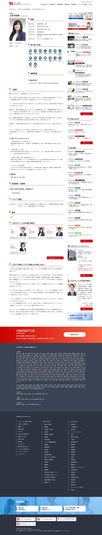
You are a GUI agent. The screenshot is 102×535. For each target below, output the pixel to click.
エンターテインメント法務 (77, 487)
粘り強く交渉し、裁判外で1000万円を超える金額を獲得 (43, 83)
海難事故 (46, 464)
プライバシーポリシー (23, 451)
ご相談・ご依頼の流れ (23, 424)
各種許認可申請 (74, 477)
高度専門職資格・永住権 (49, 479)
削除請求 (46, 449)
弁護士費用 (67, 4)
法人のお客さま (52, 4)
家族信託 (46, 467)
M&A (72, 434)
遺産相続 (46, 444)
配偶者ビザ (46, 482)
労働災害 (46, 437)
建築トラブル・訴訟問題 (49, 457)
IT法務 (72, 439)
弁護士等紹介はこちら (54, 258)
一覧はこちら (86, 114)
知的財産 (73, 454)
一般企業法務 (74, 427)
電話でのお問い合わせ (23, 446)
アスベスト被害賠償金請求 (50, 442)
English (83, 2)
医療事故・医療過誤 (48, 459)
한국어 (91, 2)
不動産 (72, 457)
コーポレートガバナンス (76, 432)
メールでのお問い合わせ (23, 449)
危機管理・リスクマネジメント (78, 467)
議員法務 (73, 485)
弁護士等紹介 (60, 4)
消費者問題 (46, 447)
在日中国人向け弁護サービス (50, 472)
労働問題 (46, 427)
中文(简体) (87, 2)
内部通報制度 (74, 469)
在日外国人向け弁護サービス (50, 474)
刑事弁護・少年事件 (48, 429)
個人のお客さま (44, 4)
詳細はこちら (86, 275)
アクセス (90, 4)
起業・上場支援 (74, 437)
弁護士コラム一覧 (22, 436)
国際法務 (73, 474)
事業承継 (73, 479)
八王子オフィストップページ (23, 416)
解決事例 (20, 441)
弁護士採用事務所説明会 (21, 508)
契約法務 (73, 429)
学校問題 (46, 452)
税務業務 (46, 469)
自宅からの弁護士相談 (23, 434)
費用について (21, 426)
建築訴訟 (73, 459)
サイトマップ (21, 444)
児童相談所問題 (47, 454)
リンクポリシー (21, 454)
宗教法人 (73, 490)
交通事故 (46, 432)
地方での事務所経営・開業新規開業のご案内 (72, 508)
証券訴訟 (46, 462)
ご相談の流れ (74, 4)
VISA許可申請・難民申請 (49, 477)
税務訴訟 (73, 447)
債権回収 (73, 464)
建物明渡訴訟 (74, 462)
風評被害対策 (74, 442)
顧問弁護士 (73, 424)
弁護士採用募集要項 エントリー (47, 508)
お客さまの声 (21, 439)
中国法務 (73, 472)
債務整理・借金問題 (48, 434)
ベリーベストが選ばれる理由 (24, 421)
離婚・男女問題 (47, 424)
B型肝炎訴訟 (47, 439)
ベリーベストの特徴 (82, 4)
